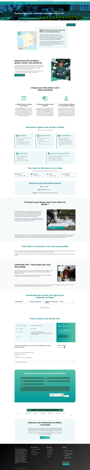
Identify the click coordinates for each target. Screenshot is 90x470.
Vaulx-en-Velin (43, 413)
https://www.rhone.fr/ (22, 354)
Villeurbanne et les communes (28, 218)
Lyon (18, 413)
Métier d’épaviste (37, 2)
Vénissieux (60, 41)
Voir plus (70, 415)
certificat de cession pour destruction (46, 45)
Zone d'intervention (21, 21)
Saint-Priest (50, 413)
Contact (59, 2)
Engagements (43, 2)
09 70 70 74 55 (70, 2)
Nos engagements (35, 454)
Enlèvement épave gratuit (29, 2)
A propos (49, 456)
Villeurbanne (27, 413)
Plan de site (50, 454)
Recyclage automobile (54, 2)
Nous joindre (50, 452)
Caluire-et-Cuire (58, 413)
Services (47, 2)
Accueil (16, 21)
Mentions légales (50, 449)
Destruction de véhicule (35, 452)
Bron (64, 413)
